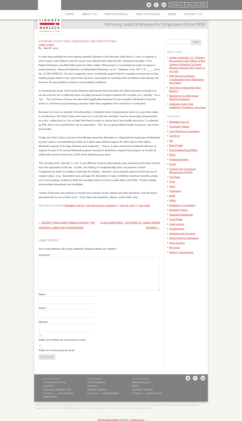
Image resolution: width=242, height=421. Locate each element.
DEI (171, 140)
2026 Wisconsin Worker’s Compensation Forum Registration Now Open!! (186, 79)
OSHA (172, 200)
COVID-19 (174, 136)
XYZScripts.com (137, 420)
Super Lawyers (176, 224)
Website (43, 321)
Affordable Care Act (74, 205)
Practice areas (148, 14)
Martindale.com (145, 408)
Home (69, 14)
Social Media (175, 219)
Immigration (175, 191)
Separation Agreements (181, 214)
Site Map (90, 408)
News (172, 14)
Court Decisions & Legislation (101, 205)
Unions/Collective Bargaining (184, 238)
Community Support (179, 126)
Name (43, 294)
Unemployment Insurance (182, 233)
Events (172, 164)
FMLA (172, 186)
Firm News (174, 177)
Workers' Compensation (181, 252)
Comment (45, 255)
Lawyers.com (129, 408)
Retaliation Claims (178, 210)
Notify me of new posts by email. (57, 350)
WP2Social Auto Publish (108, 420)
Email (42, 308)
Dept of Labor (176, 145)
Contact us (193, 14)
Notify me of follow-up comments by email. (62, 339)
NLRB (172, 196)
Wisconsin (174, 247)
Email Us (177, 4)
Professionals (116, 14)
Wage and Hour (177, 243)
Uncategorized (176, 228)
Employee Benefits (179, 159)
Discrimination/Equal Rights (183, 150)
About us (89, 14)
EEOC (172, 154)
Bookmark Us (101, 408)
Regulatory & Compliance (182, 205)
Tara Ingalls (144, 205)
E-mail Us (48, 393)
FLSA (172, 181)
